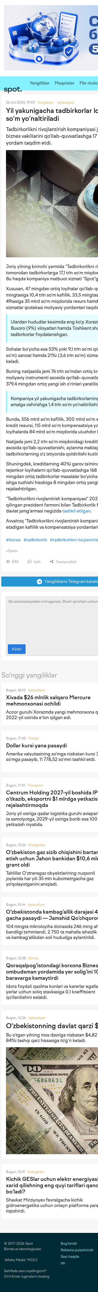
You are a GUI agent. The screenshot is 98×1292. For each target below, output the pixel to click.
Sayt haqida (70, 1257)
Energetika (36, 845)
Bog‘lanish (69, 1243)
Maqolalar (64, 83)
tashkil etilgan (76, 511)
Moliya (33, 738)
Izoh (37, 562)
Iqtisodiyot (36, 690)
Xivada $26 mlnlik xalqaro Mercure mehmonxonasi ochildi (48, 700)
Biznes (33, 958)
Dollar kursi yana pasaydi (36, 745)
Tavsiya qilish (66, 562)
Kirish (16, 649)
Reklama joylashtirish (77, 1250)
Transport (35, 785)
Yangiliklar (40, 83)
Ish (63, 1263)
